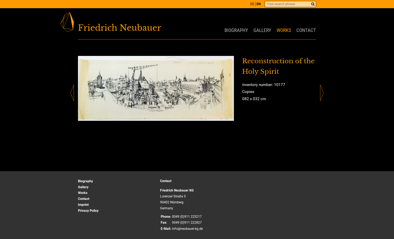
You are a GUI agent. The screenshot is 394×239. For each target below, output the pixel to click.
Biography (236, 30)
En (259, 4)
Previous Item (72, 93)
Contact (306, 30)
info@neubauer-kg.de (187, 229)
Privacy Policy (88, 211)
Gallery (262, 30)
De (252, 4)
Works (284, 30)
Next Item (322, 93)
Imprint (83, 205)
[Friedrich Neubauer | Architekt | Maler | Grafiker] (137, 28)
